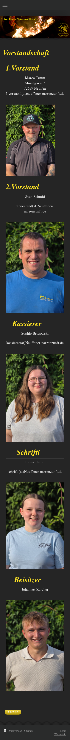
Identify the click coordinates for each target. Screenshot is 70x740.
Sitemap (28, 731)
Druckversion (15, 731)
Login (63, 731)
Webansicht (60, 734)
